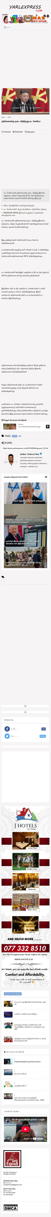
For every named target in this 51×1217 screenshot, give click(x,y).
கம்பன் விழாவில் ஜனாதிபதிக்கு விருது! (29, 426)
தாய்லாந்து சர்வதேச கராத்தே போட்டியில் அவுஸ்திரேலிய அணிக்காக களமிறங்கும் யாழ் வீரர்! (29, 1027)
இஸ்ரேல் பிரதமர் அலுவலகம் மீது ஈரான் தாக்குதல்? (25, 501)
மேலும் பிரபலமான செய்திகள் (15, 420)
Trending (20, 424)
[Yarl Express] (25, 12)
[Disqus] (25, 614)
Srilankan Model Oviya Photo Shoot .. (28, 1062)
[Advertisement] (25, 59)
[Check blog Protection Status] (10, 1210)
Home (3, 117)
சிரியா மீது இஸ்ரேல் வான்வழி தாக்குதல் (19, 205)
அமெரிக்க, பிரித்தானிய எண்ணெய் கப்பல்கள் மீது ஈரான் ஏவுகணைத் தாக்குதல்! (25, 521)
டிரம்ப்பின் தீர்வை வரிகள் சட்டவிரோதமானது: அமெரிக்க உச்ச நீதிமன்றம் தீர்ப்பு (23, 542)
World (9, 117)
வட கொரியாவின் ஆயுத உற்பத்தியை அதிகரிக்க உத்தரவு (25, 209)
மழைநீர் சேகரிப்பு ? (20, 1086)
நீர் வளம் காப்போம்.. (20, 1074)
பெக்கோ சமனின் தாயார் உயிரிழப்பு (25, 1014)
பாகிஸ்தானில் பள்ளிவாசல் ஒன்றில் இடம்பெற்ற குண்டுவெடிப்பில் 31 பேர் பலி (23, 563)
